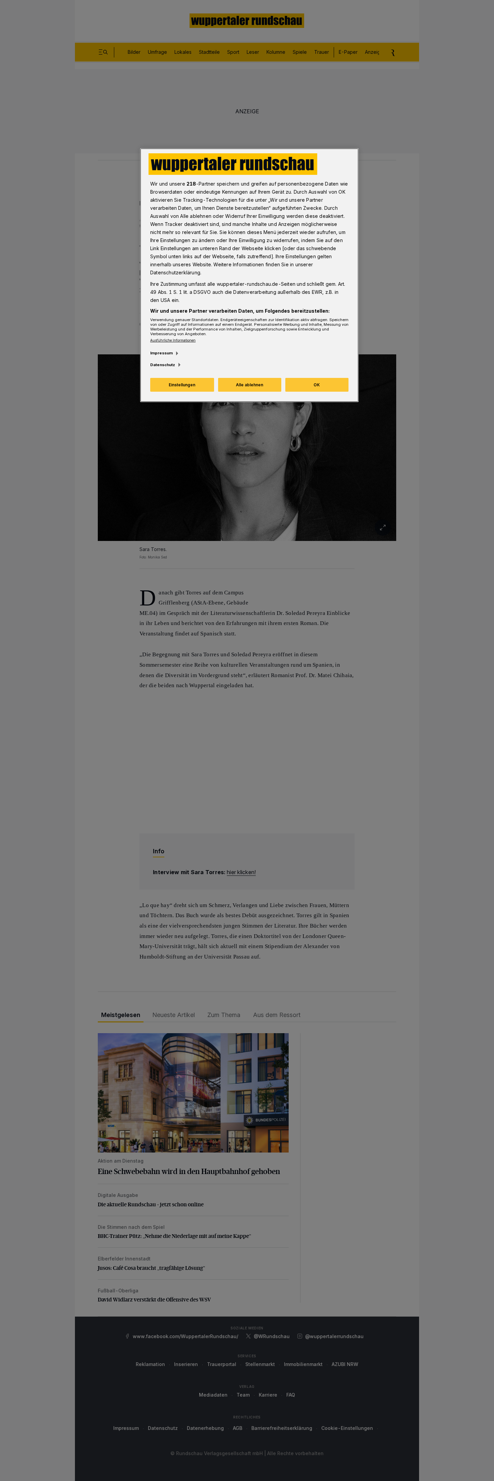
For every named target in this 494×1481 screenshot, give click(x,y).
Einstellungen (182, 384)
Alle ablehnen (249, 384)
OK (317, 384)
